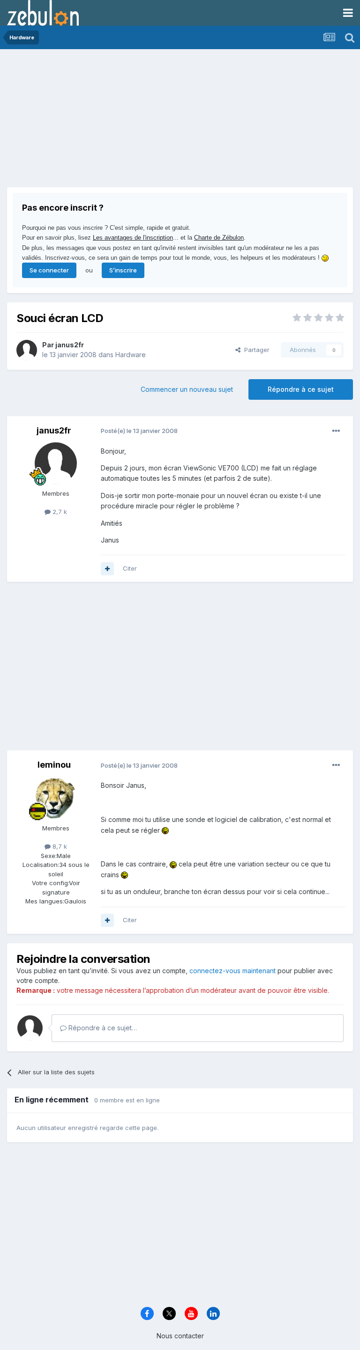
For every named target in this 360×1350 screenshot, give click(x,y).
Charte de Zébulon (219, 237)
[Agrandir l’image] (165, 830)
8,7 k (59, 846)
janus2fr (69, 345)
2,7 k (59, 511)
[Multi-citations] (107, 568)
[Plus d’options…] (336, 431)
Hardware (130, 355)
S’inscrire (123, 270)
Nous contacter (180, 1336)
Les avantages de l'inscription (133, 237)
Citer (130, 568)
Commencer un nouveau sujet (187, 389)
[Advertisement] (116, 121)
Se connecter (49, 270)
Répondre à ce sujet (301, 389)
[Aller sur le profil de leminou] (56, 798)
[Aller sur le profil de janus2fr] (26, 350)
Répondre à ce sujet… (102, 1028)
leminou (54, 765)
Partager (255, 349)
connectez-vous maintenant (232, 971)
